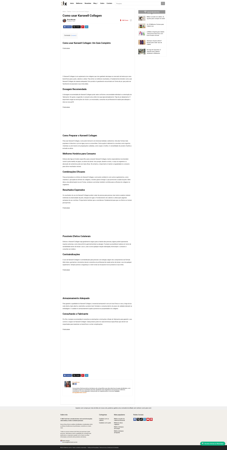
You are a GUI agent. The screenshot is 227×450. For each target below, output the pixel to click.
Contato (109, 3)
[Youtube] (147, 419)
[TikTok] (141, 419)
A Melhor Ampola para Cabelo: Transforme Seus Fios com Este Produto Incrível (155, 33)
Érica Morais (71, 20)
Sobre (102, 3)
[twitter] (138, 419)
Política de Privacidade (93, 447)
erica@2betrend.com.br (79, 392)
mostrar (74, 35)
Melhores (79, 3)
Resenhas (88, 3)
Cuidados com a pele (105, 423)
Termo (69, 11)
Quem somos (66, 440)
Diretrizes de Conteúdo (112, 447)
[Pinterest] (151, 419)
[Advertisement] (97, 62)
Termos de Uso (103, 447)
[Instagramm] (144, 419)
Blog (94, 3)
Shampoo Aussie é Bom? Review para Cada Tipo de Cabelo (154, 42)
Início (72, 3)
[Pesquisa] (163, 3)
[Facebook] (134, 419)
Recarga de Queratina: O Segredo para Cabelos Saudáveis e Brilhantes (154, 51)
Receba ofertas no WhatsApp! (213, 443)
